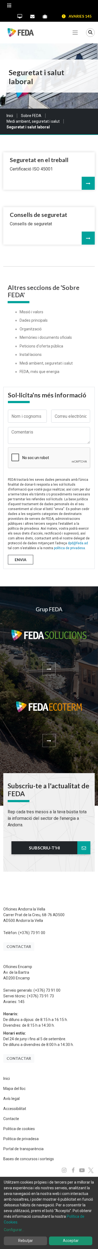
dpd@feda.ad (78, 543)
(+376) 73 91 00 (31, 933)
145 (21, 1002)
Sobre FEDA (31, 115)
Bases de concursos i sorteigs (28, 1159)
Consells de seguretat (38, 214)
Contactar (19, 946)
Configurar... (14, 1230)
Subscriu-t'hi (44, 847)
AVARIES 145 (80, 16)
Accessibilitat (14, 1108)
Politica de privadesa (21, 1139)
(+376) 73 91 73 (40, 996)
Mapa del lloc (14, 1088)
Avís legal (11, 1098)
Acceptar (71, 1240)
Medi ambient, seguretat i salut (33, 121)
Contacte (11, 1119)
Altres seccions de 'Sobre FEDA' (43, 291)
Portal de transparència (23, 1149)
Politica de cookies (19, 1129)
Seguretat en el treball (39, 160)
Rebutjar (25, 1240)
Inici (10, 115)
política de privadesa (69, 548)
